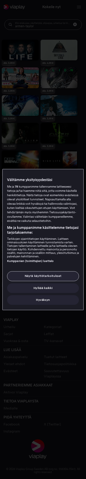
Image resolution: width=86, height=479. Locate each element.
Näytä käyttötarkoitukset (43, 276)
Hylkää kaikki (43, 288)
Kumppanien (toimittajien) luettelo (30, 261)
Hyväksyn (43, 299)
